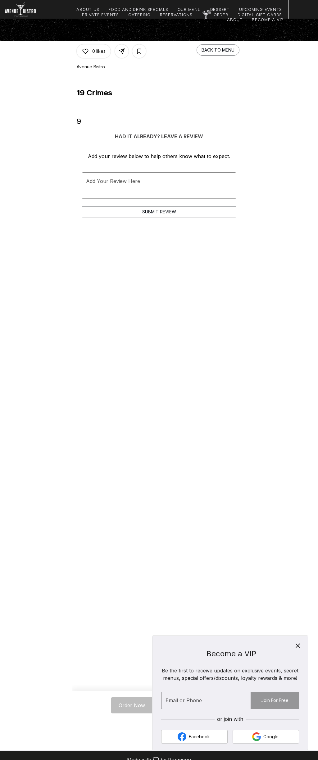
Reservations (176, 14)
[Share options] (122, 51)
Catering (139, 14)
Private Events (100, 14)
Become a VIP (268, 19)
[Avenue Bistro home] (33, 9)
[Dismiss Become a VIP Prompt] (297, 645)
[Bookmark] (139, 51)
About (235, 19)
